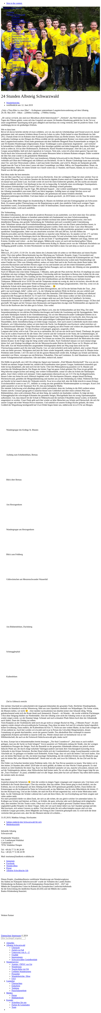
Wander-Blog (11, 866)
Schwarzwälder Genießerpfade (24, 29)
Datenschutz (6, 935)
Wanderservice (12, 31)
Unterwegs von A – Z (21, 22)
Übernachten (17, 53)
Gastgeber (10, 50)
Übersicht (16, 17)
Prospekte (16, 43)
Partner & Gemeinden (21, 74)
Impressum (16, 935)
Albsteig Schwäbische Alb (17, 870)
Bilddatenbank (18, 67)
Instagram (10, 861)
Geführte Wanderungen (21, 41)
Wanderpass (17, 36)
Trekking (15, 57)
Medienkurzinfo (13, 824)
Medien (9, 62)
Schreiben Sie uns (19, 72)
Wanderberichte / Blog (21, 46)
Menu (3, 83)
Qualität (15, 24)
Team (14, 77)
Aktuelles (10, 12)
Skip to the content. (14, 3)
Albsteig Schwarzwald (15, 15)
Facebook (10, 863)
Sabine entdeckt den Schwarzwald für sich (24, 822)
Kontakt (9, 69)
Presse (14, 65)
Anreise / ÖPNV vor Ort (22, 34)
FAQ (14, 48)
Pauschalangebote (19, 60)
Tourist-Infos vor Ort (20, 38)
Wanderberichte (12, 103)
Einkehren (16, 55)
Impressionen (17, 26)
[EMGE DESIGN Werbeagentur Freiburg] (3, 933)
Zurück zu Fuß (18, 19)
